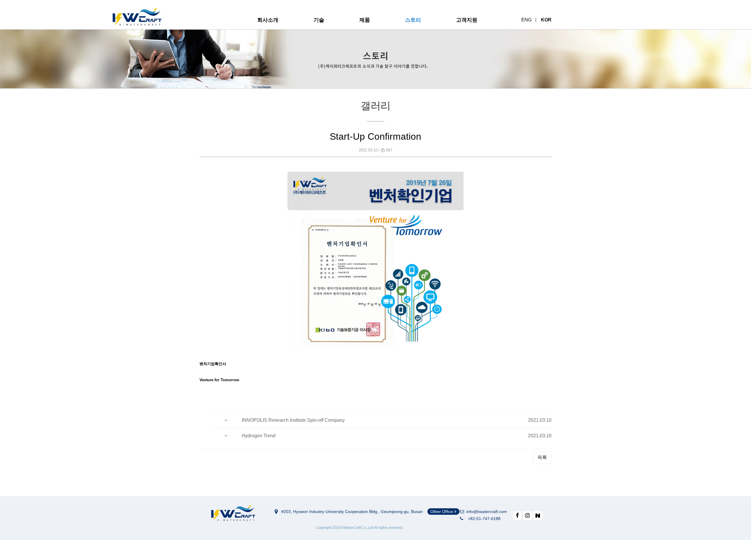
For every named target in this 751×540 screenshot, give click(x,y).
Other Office (442, 511)
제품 (364, 20)
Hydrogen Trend (258, 435)
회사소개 (267, 20)
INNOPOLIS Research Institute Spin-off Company (293, 420)
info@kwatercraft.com (485, 511)
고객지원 (466, 20)
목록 (542, 457)
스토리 (413, 20)
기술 (319, 20)
